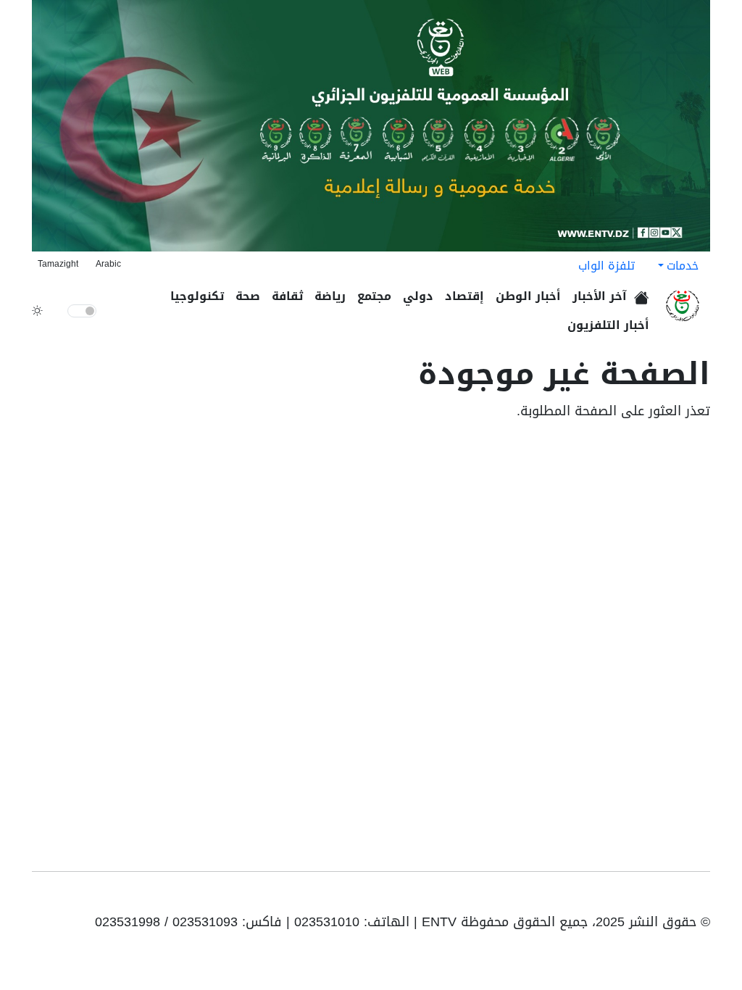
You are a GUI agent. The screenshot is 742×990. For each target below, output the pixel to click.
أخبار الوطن (528, 296)
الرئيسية (644, 293)
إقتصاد (464, 296)
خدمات (683, 265)
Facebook (680, 897)
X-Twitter (634, 897)
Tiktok (658, 897)
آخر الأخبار (599, 296)
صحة (247, 296)
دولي (418, 296)
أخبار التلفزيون (608, 325)
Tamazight (58, 264)
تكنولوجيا (197, 296)
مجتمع (374, 296)
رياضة (330, 296)
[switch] (81, 310)
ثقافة (287, 296)
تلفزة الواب (606, 265)
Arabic (108, 264)
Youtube (700, 897)
